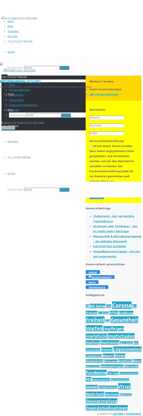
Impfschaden (121, 336)
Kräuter (106, 350)
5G (87, 306)
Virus (124, 386)
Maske (120, 356)
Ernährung (126, 313)
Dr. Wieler (103, 313)
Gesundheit (124, 319)
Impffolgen (113, 328)
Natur (137, 361)
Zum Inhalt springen (12, 81)
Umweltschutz (107, 387)
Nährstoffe (131, 366)
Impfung (93, 342)
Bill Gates (97, 306)
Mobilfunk (125, 361)
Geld (107, 321)
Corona (122, 305)
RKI (88, 379)
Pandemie (96, 373)
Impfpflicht (96, 336)
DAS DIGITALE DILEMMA (109, 246)
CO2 (108, 306)
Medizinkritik (94, 361)
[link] (11, 52)
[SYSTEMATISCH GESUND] (18, 70)
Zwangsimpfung (101, 401)
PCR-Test (112, 373)
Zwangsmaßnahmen (107, 408)
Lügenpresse (94, 356)
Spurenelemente (120, 379)
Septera (117, 413)
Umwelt (92, 387)
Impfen (94, 328)
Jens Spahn (126, 342)
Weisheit (112, 394)
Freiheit (95, 319)
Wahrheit (95, 394)
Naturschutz (93, 366)
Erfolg (113, 313)
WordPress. (134, 413)
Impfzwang (110, 342)
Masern (108, 356)
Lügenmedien (127, 349)
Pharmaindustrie (128, 373)
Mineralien (110, 361)
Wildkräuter (125, 394)
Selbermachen (101, 379)
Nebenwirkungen (112, 366)
